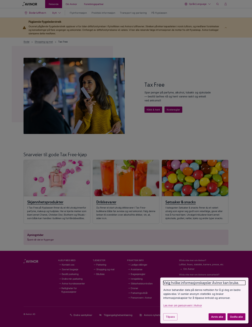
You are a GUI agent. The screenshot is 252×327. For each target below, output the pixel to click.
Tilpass (170, 316)
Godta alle (236, 316)
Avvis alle (217, 316)
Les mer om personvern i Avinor (182, 305)
